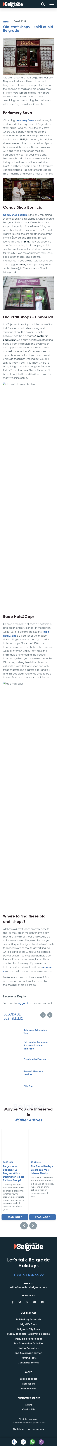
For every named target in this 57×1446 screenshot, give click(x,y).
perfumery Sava (25, 120)
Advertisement (36, 1429)
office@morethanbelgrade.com (28, 1287)
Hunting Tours (28, 1358)
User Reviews (28, 1388)
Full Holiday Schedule (28, 1319)
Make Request (28, 1378)
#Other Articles (28, 1120)
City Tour (28, 1086)
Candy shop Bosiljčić (15, 215)
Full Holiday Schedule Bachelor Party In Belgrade (36, 1045)
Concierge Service (28, 1362)
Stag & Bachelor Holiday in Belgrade (28, 1334)
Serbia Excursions (28, 1348)
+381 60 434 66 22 (29, 1274)
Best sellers (28, 1383)
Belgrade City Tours (28, 1329)
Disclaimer (18, 1429)
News (6, 21)
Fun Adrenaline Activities (28, 1343)
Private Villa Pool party (36, 1059)
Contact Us (28, 1409)
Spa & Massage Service (28, 1353)
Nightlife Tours (28, 1324)
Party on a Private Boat (28, 1338)
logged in (23, 1003)
